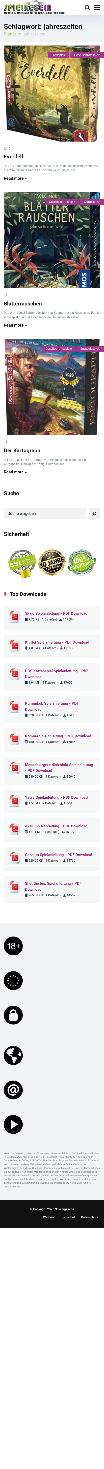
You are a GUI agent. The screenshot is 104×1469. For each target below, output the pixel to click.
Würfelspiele (92, 202)
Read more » (15, 178)
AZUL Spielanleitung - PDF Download (56, 826)
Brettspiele (58, 55)
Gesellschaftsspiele (87, 55)
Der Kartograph (22, 450)
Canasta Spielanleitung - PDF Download (58, 855)
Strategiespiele (90, 348)
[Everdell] (52, 94)
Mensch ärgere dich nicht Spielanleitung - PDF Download (59, 768)
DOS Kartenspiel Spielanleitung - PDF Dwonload (56, 674)
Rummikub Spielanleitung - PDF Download (52, 706)
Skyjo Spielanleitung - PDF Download (56, 613)
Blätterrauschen (23, 303)
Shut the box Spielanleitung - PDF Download (53, 886)
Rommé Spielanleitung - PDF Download (58, 736)
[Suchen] (94, 513)
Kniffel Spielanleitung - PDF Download (57, 642)
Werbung (49, 1217)
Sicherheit (68, 1217)
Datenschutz (89, 1217)
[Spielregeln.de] (35, 7)
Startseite (12, 34)
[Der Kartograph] (52, 387)
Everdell (13, 156)
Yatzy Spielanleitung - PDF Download (56, 797)
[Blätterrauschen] (52, 240)
